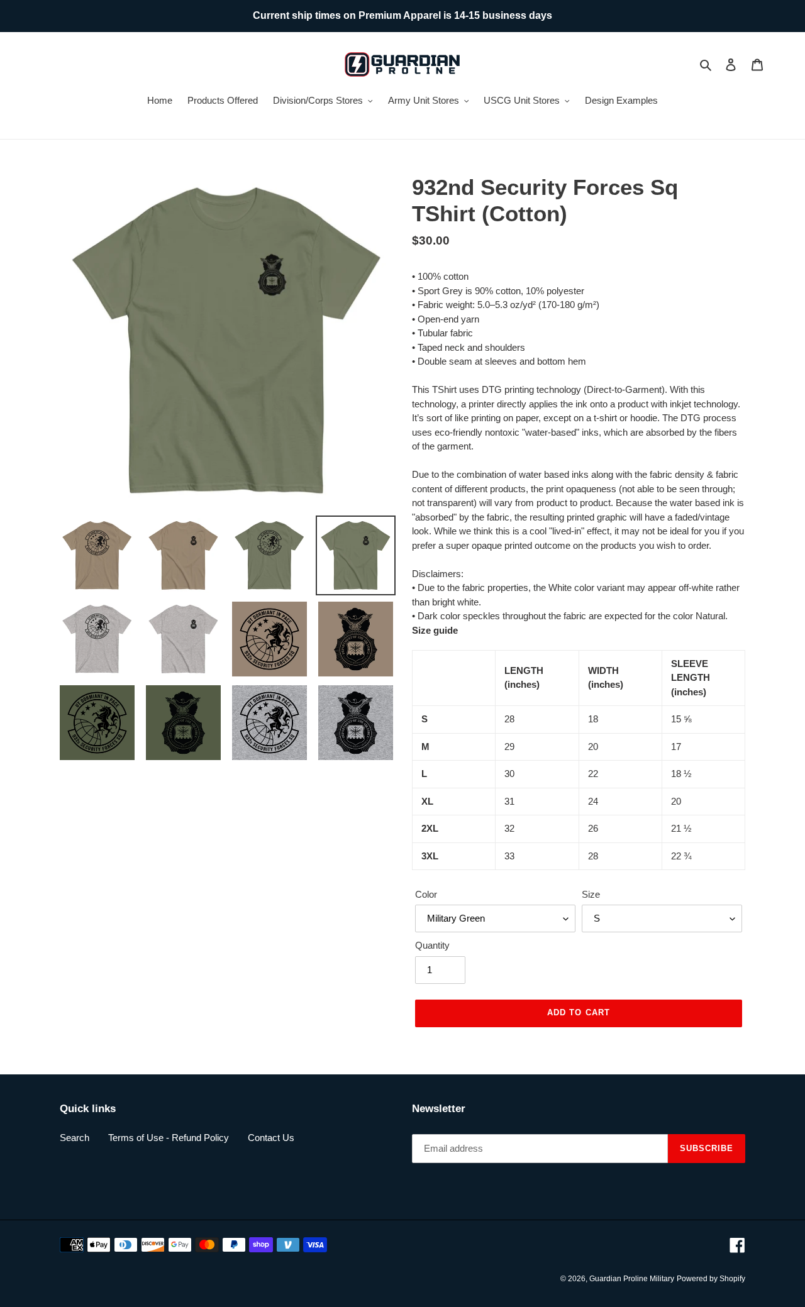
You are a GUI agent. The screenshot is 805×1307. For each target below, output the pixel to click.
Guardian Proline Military (631, 1278)
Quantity (432, 945)
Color (426, 894)
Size (591, 894)
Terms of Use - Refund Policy (168, 1137)
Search (74, 1137)
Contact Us (271, 1137)
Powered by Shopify (711, 1278)
